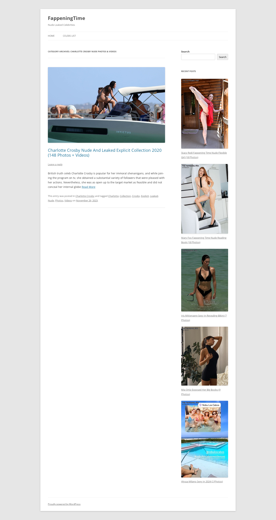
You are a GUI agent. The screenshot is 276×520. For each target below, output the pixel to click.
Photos (59, 200)
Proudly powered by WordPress (64, 504)
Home (51, 35)
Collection (125, 196)
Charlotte (113, 196)
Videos (68, 200)
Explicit (145, 196)
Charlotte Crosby (84, 196)
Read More (88, 187)
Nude (51, 200)
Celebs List (69, 35)
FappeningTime (66, 18)
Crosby (136, 196)
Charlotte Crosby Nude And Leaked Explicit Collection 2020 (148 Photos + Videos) (105, 152)
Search (185, 51)
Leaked (154, 196)
